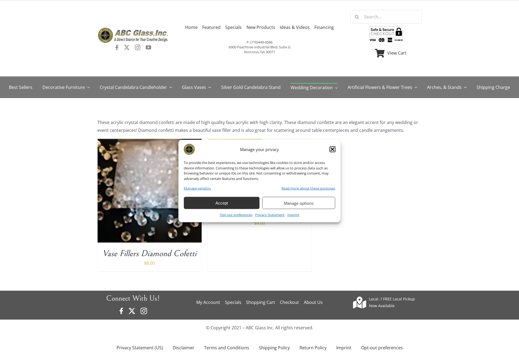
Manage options (299, 203)
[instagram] (137, 47)
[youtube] (148, 47)
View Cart (397, 53)
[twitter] (126, 47)
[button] (332, 149)
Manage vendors (197, 188)
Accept (221, 203)
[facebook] (117, 47)
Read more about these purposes (308, 188)
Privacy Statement (270, 214)
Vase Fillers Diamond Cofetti (149, 254)
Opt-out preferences (236, 214)
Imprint (293, 214)
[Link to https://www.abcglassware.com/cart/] (380, 53)
